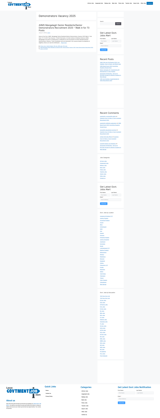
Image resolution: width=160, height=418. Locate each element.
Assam (101, 222)
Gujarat (102, 233)
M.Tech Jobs (103, 334)
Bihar (101, 224)
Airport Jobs (136, 3)
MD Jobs (56, 46)
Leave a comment (44, 48)
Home (47, 390)
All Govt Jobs (91, 3)
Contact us (149, 3)
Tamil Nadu (103, 273)
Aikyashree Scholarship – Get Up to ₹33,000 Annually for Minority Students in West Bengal (110, 75)
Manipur (102, 254)
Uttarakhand (103, 282)
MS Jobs (102, 349)
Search (102, 21)
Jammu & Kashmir (104, 239)
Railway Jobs (107, 3)
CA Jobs (102, 317)
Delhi (101, 229)
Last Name (114, 38)
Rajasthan (102, 269)
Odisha (102, 263)
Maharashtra (103, 252)
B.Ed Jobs (102, 302)
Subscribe (103, 49)
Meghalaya (103, 256)
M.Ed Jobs (102, 328)
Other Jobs (143, 3)
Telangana (102, 276)
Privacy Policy (49, 396)
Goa (101, 231)
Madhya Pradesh (104, 250)
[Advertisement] (110, 96)
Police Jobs (121, 3)
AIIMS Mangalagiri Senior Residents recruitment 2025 (51, 47)
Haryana (102, 235)
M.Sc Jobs (102, 332)
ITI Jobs (102, 323)
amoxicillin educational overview (108, 130)
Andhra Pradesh (49, 46)
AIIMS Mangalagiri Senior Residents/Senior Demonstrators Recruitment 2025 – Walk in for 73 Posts (64, 28)
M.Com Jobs (103, 326)
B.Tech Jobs (103, 309)
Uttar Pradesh (103, 280)
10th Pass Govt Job (105, 296)
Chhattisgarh (103, 227)
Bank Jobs (114, 3)
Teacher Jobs (128, 3)
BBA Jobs (102, 313)
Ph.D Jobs (65, 46)
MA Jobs (102, 336)
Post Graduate (103, 355)
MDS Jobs (60, 46)
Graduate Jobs (104, 321)
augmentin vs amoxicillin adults (108, 116)
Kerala (101, 246)
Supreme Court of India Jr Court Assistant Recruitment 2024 (109, 138)
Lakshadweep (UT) (105, 248)
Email (101, 43)
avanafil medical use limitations (108, 143)
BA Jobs (102, 311)
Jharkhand (102, 241)
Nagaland (102, 261)
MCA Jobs (102, 343)
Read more (64, 42)
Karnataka (102, 244)
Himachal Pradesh (104, 237)
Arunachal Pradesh (105, 220)
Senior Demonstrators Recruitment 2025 (84, 47)
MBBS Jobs (103, 341)
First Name (103, 38)
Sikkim (101, 271)
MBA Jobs (102, 338)
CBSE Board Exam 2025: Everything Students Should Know (110, 125)
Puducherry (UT (104, 265)
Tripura (102, 278)
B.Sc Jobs (102, 306)
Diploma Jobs (103, 319)
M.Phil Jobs (103, 330)
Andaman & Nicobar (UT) (106, 216)
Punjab (102, 267)
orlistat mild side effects (106, 136)
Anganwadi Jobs (99, 3)
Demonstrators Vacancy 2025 (69, 47)
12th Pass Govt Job (105, 298)
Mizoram (102, 259)
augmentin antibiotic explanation (108, 123)
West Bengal (103, 284)
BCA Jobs (102, 315)
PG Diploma (103, 351)
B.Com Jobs (103, 300)
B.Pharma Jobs (104, 304)
